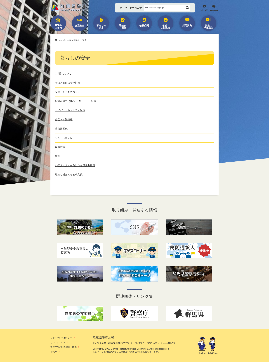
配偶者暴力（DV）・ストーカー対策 (75, 101)
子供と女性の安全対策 (67, 82)
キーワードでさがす (131, 8)
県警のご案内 (58, 26)
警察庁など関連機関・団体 (63, 347)
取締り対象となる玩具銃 (69, 174)
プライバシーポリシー (61, 337)
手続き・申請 (122, 26)
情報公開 (144, 25)
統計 (57, 156)
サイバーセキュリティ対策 (70, 110)
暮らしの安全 (101, 26)
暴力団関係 (61, 128)
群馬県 (53, 351)
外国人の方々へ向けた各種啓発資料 (75, 165)
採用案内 (187, 25)
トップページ (64, 40)
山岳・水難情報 (64, 119)
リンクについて (58, 342)
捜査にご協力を (208, 26)
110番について (63, 73)
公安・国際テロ (64, 138)
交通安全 (79, 25)
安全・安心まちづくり (67, 92)
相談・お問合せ (165, 26)
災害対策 (60, 147)
